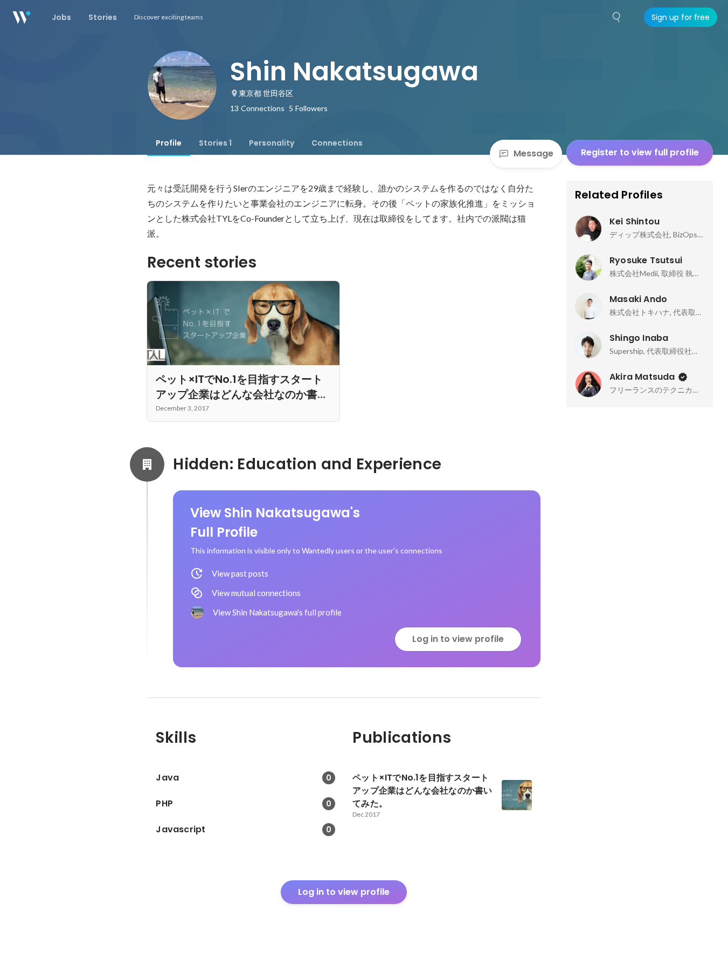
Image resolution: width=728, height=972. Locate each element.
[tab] (168, 143)
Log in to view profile (458, 639)
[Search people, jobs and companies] (617, 17)
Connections (337, 143)
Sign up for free (680, 17)
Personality (271, 143)
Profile (169, 143)
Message (533, 153)
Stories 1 (215, 143)
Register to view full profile (640, 152)
